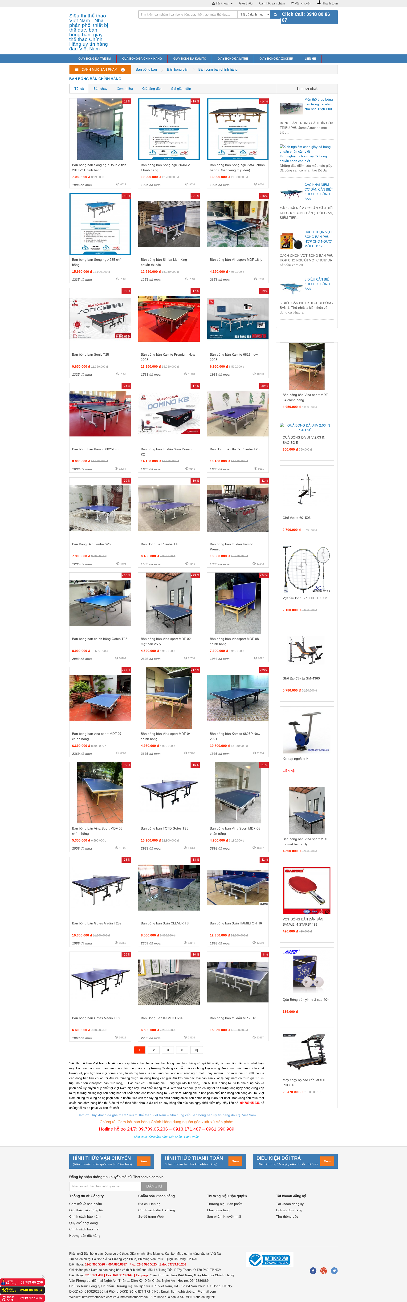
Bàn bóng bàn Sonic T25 (90, 354)
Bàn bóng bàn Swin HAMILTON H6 (236, 923)
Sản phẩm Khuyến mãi (224, 1216)
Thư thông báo (287, 1216)
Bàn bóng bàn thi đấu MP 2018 (233, 1018)
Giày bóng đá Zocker (276, 58)
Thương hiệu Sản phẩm (225, 1204)
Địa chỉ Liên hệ (149, 1204)
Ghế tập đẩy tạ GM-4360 (301, 678)
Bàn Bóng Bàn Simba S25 (91, 544)
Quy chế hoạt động (83, 1223)
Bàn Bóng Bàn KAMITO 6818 (162, 1018)
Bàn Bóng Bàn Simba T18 (160, 544)
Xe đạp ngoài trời (295, 759)
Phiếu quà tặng (218, 1210)
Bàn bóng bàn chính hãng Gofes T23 (99, 639)
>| (196, 1050)
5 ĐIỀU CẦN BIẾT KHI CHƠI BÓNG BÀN (318, 284)
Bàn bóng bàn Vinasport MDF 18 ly (236, 259)
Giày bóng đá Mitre (233, 58)
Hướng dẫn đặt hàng (84, 1235)
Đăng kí (154, 1186)
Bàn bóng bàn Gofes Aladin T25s (96, 923)
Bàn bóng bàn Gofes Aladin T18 (96, 1018)
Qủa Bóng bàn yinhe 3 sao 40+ (306, 999)
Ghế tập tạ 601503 (297, 518)
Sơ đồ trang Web (151, 1216)
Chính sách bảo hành (85, 1216)
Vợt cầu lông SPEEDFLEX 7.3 (305, 598)
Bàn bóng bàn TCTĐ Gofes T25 (164, 828)
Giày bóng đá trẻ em (94, 58)
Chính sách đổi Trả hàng (156, 1210)
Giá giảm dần (181, 88)
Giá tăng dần (152, 88)
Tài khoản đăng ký (290, 1204)
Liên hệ (310, 58)
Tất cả (79, 88)
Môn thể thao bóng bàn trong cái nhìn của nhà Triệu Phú (319, 104)
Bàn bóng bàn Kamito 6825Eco (95, 449)
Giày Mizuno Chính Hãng (214, 1275)
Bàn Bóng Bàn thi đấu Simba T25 (235, 449)
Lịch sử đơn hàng (289, 1210)
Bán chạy (100, 88)
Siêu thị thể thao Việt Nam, (172, 1275)
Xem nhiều (125, 88)
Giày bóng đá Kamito (189, 58)
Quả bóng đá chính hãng (142, 58)
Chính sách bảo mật (84, 1229)
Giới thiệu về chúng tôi (86, 1210)
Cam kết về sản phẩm (85, 1204)
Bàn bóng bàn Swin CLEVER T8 (165, 923)
